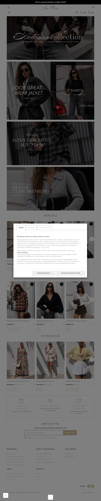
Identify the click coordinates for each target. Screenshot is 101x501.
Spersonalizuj (43, 273)
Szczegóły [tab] (31, 227)
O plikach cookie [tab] (45, 227)
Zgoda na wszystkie (70, 273)
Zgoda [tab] (21, 227)
